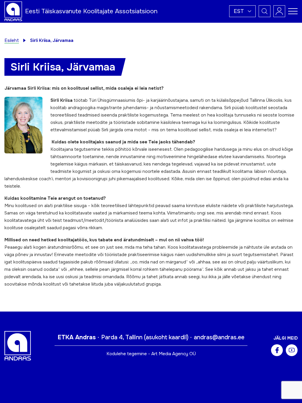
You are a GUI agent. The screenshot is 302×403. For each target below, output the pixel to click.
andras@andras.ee (219, 337)
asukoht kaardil (166, 337)
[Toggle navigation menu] (293, 11)
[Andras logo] (13, 11)
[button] (242, 11)
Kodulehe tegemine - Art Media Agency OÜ (151, 354)
